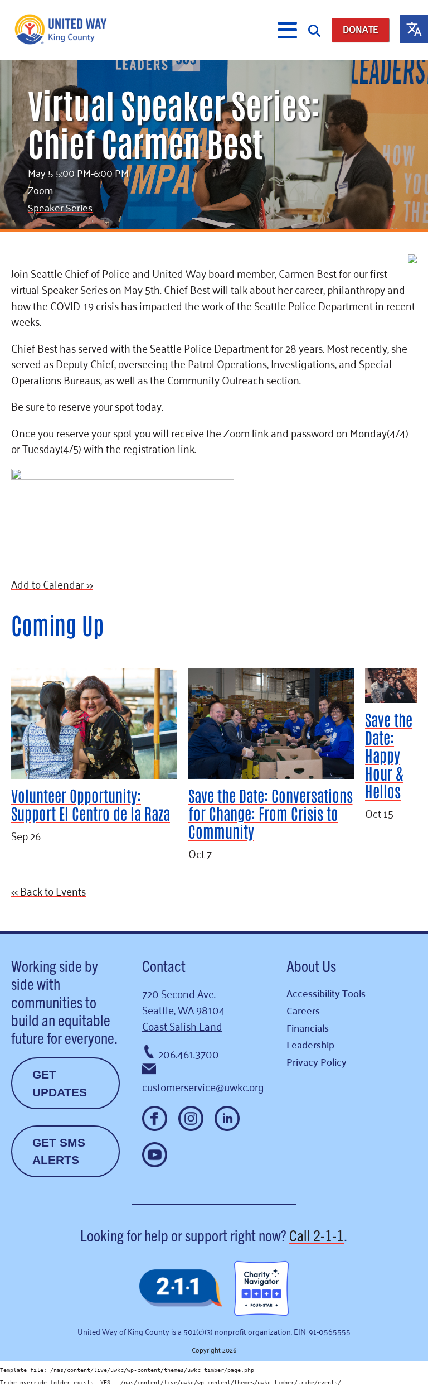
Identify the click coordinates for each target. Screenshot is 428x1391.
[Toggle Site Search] (314, 29)
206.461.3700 (188, 1053)
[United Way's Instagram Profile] (190, 1118)
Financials (307, 1027)
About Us (311, 965)
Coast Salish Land (182, 1025)
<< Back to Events (48, 890)
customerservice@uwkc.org (203, 1086)
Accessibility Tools (326, 993)
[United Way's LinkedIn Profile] (227, 1118)
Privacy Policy (316, 1061)
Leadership (310, 1044)
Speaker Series (60, 207)
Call (316, 1234)
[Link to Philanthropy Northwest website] (180, 1288)
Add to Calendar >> (52, 583)
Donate (360, 29)
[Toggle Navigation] (287, 30)
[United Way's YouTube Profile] (154, 1154)
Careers (303, 1010)
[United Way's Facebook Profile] (154, 1118)
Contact (164, 965)
